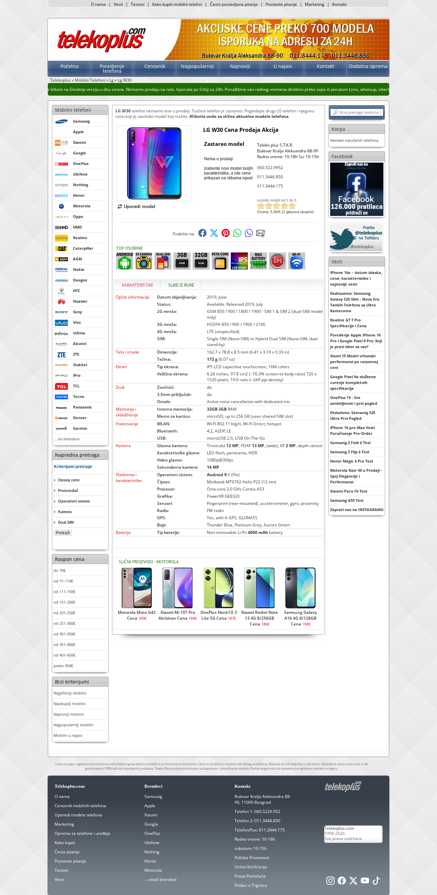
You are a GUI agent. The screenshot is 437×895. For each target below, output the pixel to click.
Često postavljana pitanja (234, 4)
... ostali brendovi (160, 879)
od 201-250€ (64, 612)
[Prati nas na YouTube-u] (365, 882)
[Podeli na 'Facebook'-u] (202, 235)
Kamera (65, 512)
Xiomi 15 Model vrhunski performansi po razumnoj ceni (354, 361)
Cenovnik (154, 66)
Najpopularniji (197, 66)
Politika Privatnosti (252, 857)
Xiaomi (150, 815)
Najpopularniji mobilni (74, 724)
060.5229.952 (267, 811)
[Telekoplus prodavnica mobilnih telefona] (100, 52)
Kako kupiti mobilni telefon (177, 4)
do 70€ (60, 570)
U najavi (282, 66)
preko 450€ (63, 665)
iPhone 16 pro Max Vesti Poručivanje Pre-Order (352, 430)
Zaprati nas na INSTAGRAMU (356, 509)
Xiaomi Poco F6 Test (348, 491)
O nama (98, 4)
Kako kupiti (65, 842)
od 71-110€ (63, 580)
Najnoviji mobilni (69, 714)
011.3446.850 (270, 177)
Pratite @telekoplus (355, 246)
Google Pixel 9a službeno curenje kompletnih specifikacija (353, 382)
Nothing (151, 852)
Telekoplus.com (339, 828)
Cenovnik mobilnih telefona (80, 806)
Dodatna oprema (368, 66)
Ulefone (151, 842)
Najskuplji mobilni (70, 703)
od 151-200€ (64, 602)
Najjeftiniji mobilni (70, 693)
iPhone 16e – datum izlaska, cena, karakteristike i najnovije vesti (356, 278)
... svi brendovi (67, 438)
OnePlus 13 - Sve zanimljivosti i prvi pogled (353, 400)
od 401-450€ (64, 655)
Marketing (314, 4)
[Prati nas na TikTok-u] (376, 882)
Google (151, 824)
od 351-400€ (64, 644)
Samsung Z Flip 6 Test (349, 451)
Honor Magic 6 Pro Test (351, 461)
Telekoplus (60, 80)
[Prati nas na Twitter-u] (353, 882)
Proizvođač (68, 490)
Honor (150, 861)
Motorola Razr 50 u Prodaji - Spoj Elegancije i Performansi (356, 476)
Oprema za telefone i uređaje (82, 833)
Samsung (153, 796)
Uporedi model (139, 206)
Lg (111, 80)
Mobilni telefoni (73, 110)
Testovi (137, 4)
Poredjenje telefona (112, 68)
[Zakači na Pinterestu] (226, 235)
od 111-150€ (64, 591)
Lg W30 (125, 80)
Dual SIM (66, 522)
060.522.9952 (270, 167)
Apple (149, 806)
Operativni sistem (74, 501)
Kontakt (339, 4)
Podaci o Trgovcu (251, 885)
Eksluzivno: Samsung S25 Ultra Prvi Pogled (352, 415)
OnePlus (152, 833)
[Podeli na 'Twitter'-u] (214, 235)
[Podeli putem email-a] (260, 235)
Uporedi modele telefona (78, 815)
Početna (69, 66)
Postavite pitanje (281, 4)
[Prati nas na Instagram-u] (330, 882)
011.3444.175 (270, 186)
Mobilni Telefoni (90, 80)
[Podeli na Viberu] (249, 235)
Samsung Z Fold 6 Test (350, 442)
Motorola (153, 870)
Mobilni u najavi (68, 735)
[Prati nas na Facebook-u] (356, 188)
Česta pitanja (67, 852)
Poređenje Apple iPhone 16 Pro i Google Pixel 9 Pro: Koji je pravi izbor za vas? (356, 340)
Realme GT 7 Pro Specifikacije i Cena (348, 322)
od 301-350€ (64, 633)
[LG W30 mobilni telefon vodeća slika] (154, 198)
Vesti (118, 4)
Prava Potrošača (250, 876)
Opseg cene (69, 480)
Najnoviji (240, 66)
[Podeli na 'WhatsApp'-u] (237, 235)
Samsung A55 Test (347, 500)
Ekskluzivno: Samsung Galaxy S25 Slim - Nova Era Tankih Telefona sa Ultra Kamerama (354, 302)
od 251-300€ (64, 623)
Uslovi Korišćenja (251, 867)
